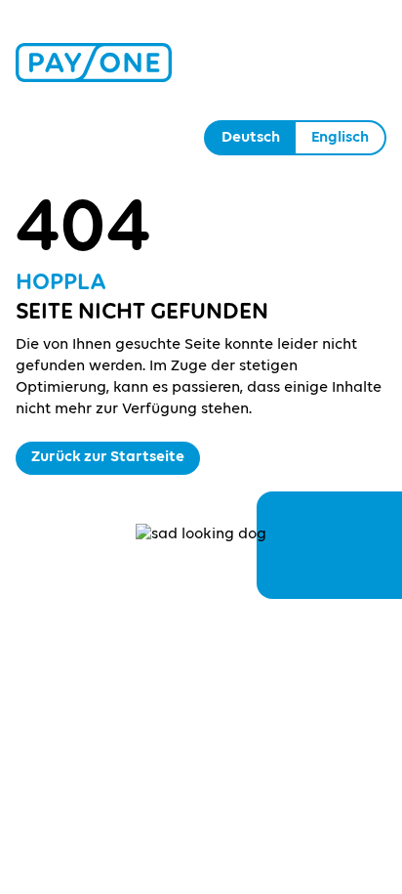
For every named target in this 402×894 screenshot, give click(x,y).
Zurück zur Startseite (107, 457)
